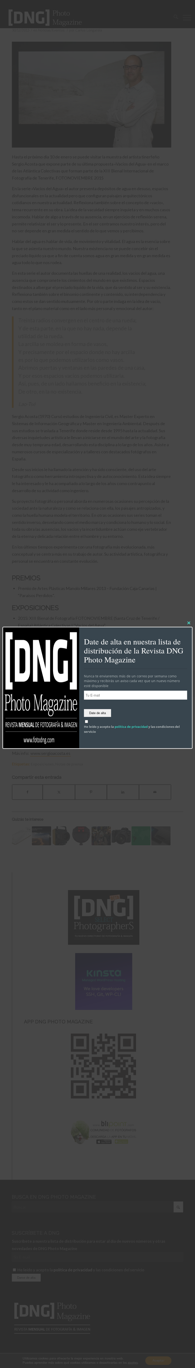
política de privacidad (131, 726)
